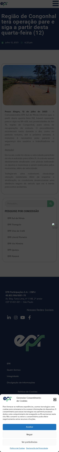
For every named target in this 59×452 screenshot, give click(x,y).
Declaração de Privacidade (37, 448)
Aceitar (29, 427)
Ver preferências (29, 442)
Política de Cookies (17, 448)
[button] (55, 399)
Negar (29, 435)
